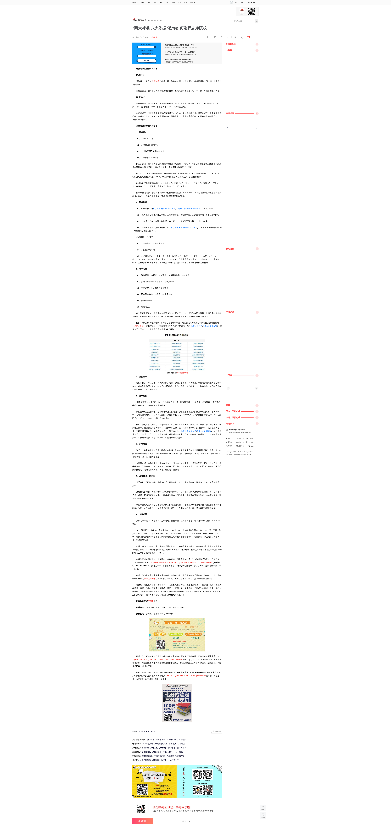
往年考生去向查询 (178, 47)
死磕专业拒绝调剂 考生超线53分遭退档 (179, 59)
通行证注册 (249, 442)
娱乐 (161, 2)
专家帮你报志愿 (191, 54)
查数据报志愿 (147, 756)
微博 (228, 37)
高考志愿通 (160, 740)
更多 (191, 2)
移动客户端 (251, 2)
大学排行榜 (174, 760)
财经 (155, 2)
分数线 (164, 209)
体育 (148, 2)
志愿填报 (155, 81)
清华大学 (182, 209)
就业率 (152, 731)
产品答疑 (229, 446)
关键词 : (135, 731)
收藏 (221, 37)
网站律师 (239, 446)
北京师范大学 (176, 228)
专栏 (185, 2)
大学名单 (171, 748)
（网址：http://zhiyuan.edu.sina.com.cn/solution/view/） (157, 660)
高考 (156, 20)
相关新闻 (142, 821)
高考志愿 (142, 731)
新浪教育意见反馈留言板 (237, 430)
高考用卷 (163, 748)
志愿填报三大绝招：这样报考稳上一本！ (179, 45)
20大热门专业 (178, 62)
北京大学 (157, 209)
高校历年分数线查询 (191, 47)
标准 (147, 731)
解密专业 (164, 760)
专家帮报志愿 (159, 756)
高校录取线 (156, 752)
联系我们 (229, 442)
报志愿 (151, 601)
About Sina (249, 438)
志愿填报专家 (150, 579)
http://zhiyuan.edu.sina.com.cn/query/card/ (186, 676)
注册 (242, 2)
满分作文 (181, 744)
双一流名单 (181, 748)
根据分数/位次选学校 (179, 54)
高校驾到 (156, 760)
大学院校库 (181, 740)
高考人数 (154, 748)
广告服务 (239, 438)
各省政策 (145, 748)
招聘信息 (239, 442)
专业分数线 (167, 752)
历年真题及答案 (160, 744)
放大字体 (214, 37)
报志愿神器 (180, 756)
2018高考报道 (147, 744)
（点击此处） (138, 326)
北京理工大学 (196, 326)
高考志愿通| (168, 47)
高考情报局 (146, 760)
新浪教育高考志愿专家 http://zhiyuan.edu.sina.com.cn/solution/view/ (181, 563)
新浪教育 (150, 20)
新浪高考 (150, 740)
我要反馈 (218, 731)
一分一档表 (178, 752)
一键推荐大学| (169, 62)
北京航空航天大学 (188, 431)
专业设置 (171, 209)
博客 (173, 2)
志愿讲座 (191, 52)
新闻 (142, 2)
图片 (179, 2)
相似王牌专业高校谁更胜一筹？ (176, 52)
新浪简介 (229, 438)
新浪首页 (135, 2)
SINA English (250, 446)
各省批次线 (146, 752)
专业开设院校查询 (182, 373)
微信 (235, 37)
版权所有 (248, 454)
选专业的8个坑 (188, 62)
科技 (167, 2)
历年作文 (172, 744)
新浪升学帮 (171, 740)
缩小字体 (207, 37)
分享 (241, 37)
